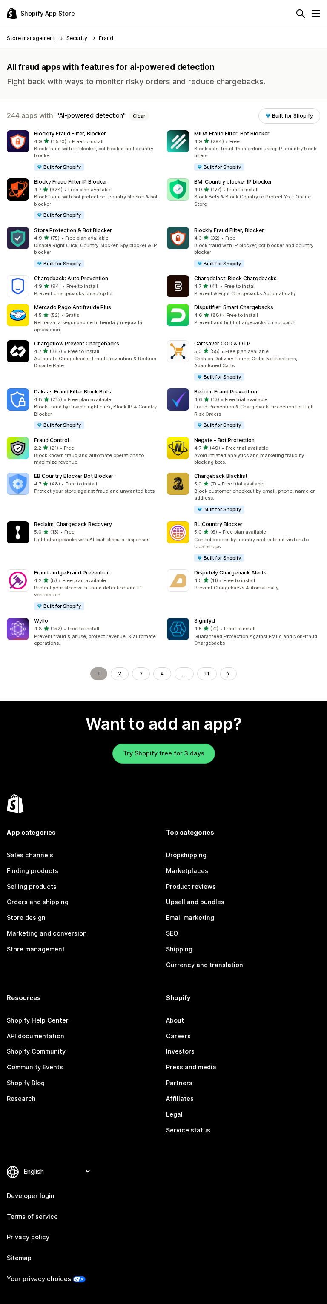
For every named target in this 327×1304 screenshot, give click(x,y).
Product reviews (191, 886)
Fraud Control (51, 440)
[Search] (300, 13)
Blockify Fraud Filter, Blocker (70, 133)
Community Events (35, 1067)
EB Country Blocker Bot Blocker (73, 476)
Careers (178, 1036)
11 (206, 673)
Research (21, 1098)
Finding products (32, 870)
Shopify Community (36, 1051)
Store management (36, 949)
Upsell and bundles (195, 901)
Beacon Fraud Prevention (225, 391)
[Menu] (316, 13)
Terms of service (32, 1216)
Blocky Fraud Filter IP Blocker (70, 181)
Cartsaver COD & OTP (222, 343)
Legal (174, 1114)
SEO (172, 933)
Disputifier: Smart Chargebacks (233, 307)
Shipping (179, 949)
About (175, 1020)
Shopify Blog (26, 1082)
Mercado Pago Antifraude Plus (72, 307)
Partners (179, 1082)
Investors (180, 1051)
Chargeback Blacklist (220, 476)
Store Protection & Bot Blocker (73, 230)
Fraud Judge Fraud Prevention (72, 572)
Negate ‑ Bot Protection (224, 440)
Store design (26, 917)
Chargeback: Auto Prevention (71, 278)
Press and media (191, 1067)
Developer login (30, 1195)
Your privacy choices (39, 1278)
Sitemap (19, 1257)
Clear (139, 116)
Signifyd (204, 621)
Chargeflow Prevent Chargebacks (76, 343)
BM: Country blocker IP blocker (233, 181)
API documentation (35, 1036)
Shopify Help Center (38, 1020)
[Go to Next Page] (228, 673)
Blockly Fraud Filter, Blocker (229, 230)
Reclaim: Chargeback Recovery (73, 524)
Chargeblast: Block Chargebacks (235, 278)
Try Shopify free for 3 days (163, 753)
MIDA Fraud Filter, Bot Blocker (232, 133)
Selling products (32, 886)
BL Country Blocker (218, 524)
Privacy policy (28, 1237)
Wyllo (41, 621)
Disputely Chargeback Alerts (230, 572)
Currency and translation (204, 964)
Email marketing (190, 917)
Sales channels (30, 855)
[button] (83, 151)
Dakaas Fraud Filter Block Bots (72, 391)
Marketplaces (187, 870)
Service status (188, 1130)
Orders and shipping (38, 901)
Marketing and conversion (47, 933)
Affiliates (180, 1098)
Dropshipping (186, 855)
